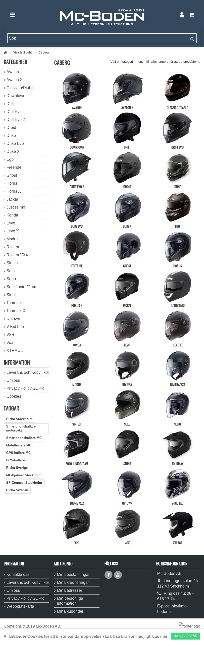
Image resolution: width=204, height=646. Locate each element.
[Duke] (177, 167)
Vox (127, 542)
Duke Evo (77, 226)
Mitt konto (63, 564)
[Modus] (77, 365)
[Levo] (127, 325)
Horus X (76, 305)
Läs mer (159, 636)
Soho (177, 424)
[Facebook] (108, 575)
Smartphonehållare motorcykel (21, 428)
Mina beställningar (73, 574)
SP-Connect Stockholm (24, 482)
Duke (177, 186)
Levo (127, 344)
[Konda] (77, 325)
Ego (177, 226)
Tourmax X (77, 503)
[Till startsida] (5, 53)
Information (17, 362)
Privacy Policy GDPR (25, 388)
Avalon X (127, 107)
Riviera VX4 (177, 384)
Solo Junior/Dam (77, 463)
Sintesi (76, 424)
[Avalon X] (127, 88)
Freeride (76, 265)
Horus (177, 265)
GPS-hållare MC (18, 453)
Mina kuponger (70, 611)
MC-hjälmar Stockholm (24, 475)
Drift (127, 147)
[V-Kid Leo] (177, 484)
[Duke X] (127, 207)
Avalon (77, 107)
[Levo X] (177, 325)
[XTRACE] (177, 523)
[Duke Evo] (77, 207)
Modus (76, 384)
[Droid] (127, 167)
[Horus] (177, 246)
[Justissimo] (177, 286)
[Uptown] (127, 484)
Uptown (127, 503)
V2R (76, 542)
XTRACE (177, 542)
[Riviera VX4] (177, 365)
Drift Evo (177, 147)
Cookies (13, 396)
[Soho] (177, 405)
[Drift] (127, 128)
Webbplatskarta (20, 606)
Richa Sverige (17, 468)
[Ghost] (127, 246)
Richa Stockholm (19, 419)
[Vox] (127, 523)
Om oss (13, 380)
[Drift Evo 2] (77, 167)
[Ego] (177, 207)
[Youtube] (118, 575)
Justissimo (178, 305)
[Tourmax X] (77, 484)
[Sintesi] (77, 405)
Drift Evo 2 (77, 186)
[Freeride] (77, 246)
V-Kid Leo (177, 503)
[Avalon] (77, 88)
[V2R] (77, 523)
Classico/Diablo (177, 107)
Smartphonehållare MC (24, 438)
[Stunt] (127, 444)
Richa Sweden (17, 490)
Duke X (127, 226)
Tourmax (177, 463)
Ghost (127, 265)
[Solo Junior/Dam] (77, 444)
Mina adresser (69, 590)
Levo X (177, 344)
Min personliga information (70, 600)
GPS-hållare (15, 460)
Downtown (77, 147)
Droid (127, 186)
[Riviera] (127, 365)
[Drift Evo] (177, 128)
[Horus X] (77, 286)
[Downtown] (77, 128)
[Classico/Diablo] (177, 88)
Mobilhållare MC (18, 445)
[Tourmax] (177, 444)
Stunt (127, 463)
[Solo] (127, 405)
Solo (127, 424)
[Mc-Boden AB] (102, 14)
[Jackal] (127, 286)
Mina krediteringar (73, 582)
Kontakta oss (17, 574)
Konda (77, 344)
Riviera (127, 384)
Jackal (127, 305)
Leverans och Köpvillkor (27, 372)
